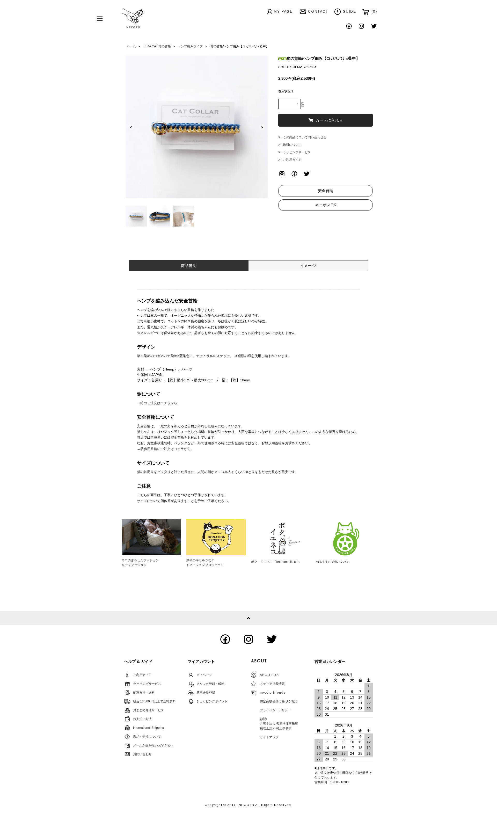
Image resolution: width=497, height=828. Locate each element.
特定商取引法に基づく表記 (278, 701)
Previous (131, 127)
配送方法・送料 (144, 692)
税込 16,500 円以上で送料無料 (154, 701)
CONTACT (318, 11)
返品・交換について (147, 736)
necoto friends (273, 692)
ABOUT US (269, 675)
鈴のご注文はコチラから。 (160, 403)
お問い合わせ (142, 754)
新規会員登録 (205, 692)
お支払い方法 (142, 719)
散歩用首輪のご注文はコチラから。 (167, 449)
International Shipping (148, 728)
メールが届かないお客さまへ (153, 745)
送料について (292, 145)
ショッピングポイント (212, 701)
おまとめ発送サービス (148, 710)
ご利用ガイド (292, 160)
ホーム (131, 46)
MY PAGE (283, 11)
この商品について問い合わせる (304, 137)
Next (262, 127)
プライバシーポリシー (275, 710)
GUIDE (349, 11)
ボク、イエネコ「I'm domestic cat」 (276, 562)
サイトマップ (269, 737)
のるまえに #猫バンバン (332, 562)
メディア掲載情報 (272, 684)
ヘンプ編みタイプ (190, 46)
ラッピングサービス (297, 152)
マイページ (204, 675)
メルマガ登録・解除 (210, 684)
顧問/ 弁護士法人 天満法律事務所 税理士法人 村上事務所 (279, 723)
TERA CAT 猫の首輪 (157, 46)
